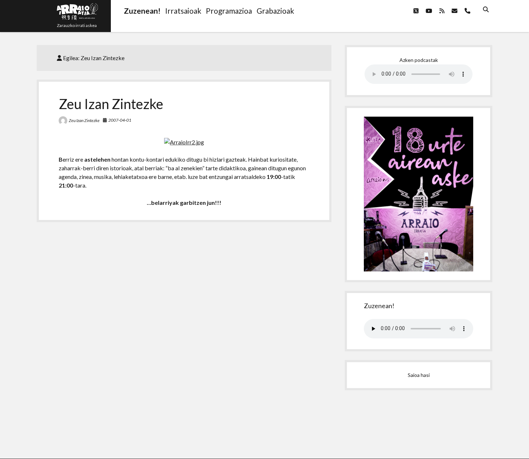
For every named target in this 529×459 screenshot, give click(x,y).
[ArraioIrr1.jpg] (184, 142)
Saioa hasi (419, 375)
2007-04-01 (119, 120)
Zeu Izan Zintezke (111, 103)
